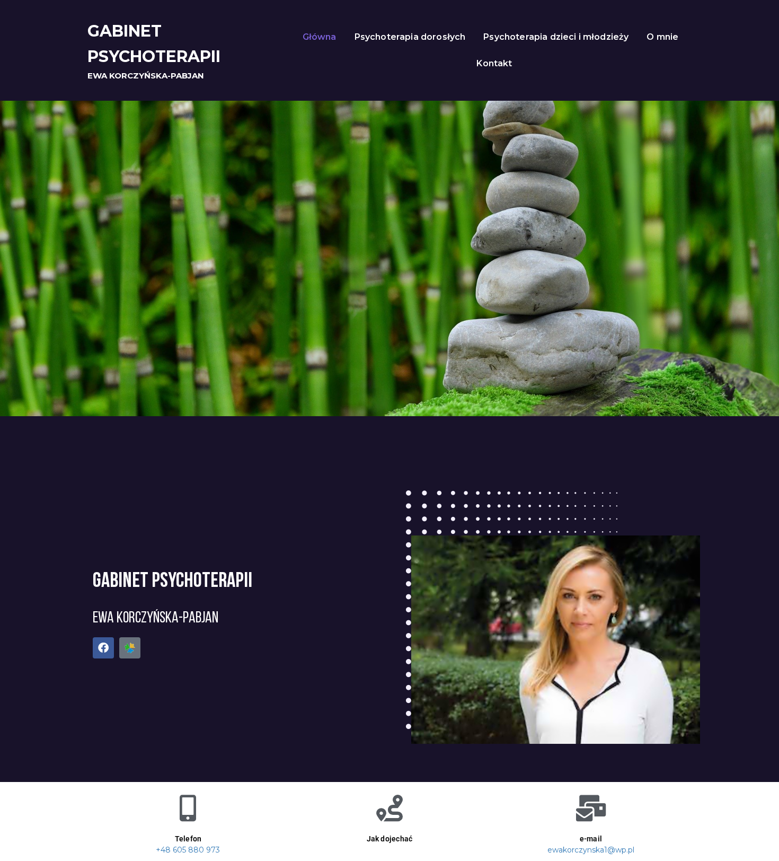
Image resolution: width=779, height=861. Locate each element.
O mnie (662, 37)
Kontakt (494, 63)
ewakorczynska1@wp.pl (590, 850)
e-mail (591, 838)
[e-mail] (591, 808)
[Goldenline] (129, 647)
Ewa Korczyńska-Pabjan (145, 76)
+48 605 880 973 (188, 850)
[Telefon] (188, 808)
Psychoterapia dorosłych (410, 37)
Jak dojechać (390, 838)
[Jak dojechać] (389, 808)
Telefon (188, 838)
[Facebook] (103, 647)
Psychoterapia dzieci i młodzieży (555, 37)
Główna (320, 37)
